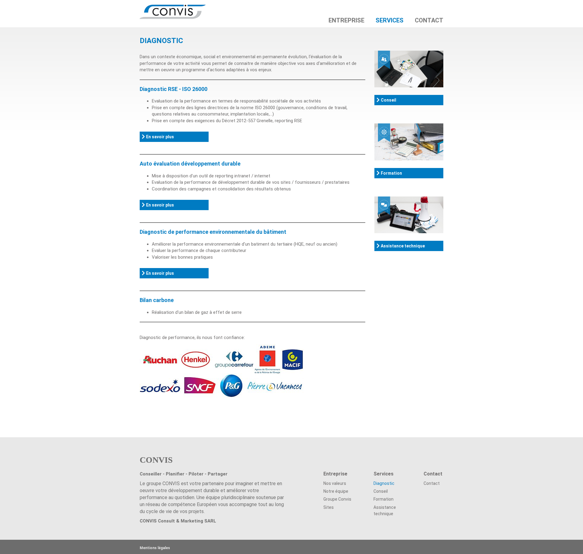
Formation (391, 173)
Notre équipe (335, 491)
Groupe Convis (337, 499)
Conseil (388, 100)
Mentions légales (155, 548)
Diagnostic (383, 483)
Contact (429, 20)
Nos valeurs (334, 483)
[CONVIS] (170, 7)
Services (390, 20)
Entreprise (346, 20)
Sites (328, 507)
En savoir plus (160, 136)
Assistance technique (403, 245)
